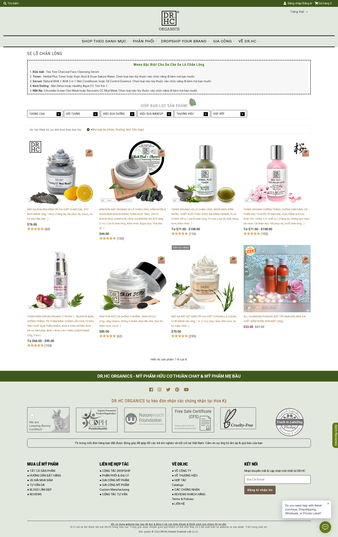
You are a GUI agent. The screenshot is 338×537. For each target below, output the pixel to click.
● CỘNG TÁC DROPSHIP (115, 471)
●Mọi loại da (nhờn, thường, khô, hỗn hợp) (117, 129)
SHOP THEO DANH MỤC (104, 41)
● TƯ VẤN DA (36, 485)
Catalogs (177, 485)
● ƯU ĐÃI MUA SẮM (40, 480)
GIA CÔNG (222, 41)
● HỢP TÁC (179, 480)
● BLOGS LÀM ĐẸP (39, 489)
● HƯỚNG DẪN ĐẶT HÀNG (44, 475)
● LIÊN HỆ (178, 503)
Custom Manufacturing (114, 489)
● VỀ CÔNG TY (181, 471)
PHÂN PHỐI (143, 41)
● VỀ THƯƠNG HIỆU (185, 475)
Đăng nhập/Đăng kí (299, 3)
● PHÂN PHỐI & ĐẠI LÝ (114, 475)
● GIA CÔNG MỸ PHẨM (114, 480)
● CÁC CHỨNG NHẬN (186, 489)
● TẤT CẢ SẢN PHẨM (41, 471)
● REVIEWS (34, 494)
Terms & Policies (183, 499)
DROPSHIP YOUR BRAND (184, 41)
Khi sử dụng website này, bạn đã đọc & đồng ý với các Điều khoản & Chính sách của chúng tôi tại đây (168, 524)
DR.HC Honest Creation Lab (176, 531)
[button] (299, 12)
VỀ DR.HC (247, 41)
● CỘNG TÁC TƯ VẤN (113, 494)
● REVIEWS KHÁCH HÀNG (188, 494)
